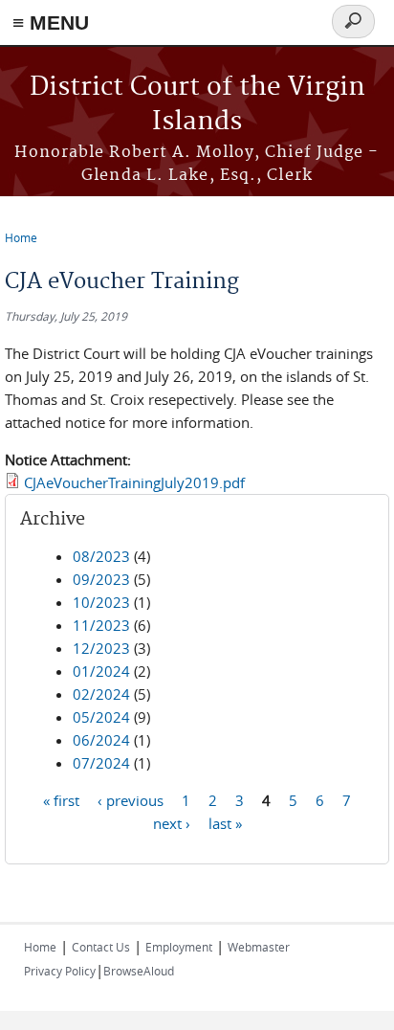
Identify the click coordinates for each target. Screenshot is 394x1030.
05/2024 (101, 717)
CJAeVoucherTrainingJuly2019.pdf (134, 482)
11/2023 (101, 625)
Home (21, 237)
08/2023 (101, 556)
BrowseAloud (138, 970)
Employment (178, 946)
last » (225, 823)
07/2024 (101, 762)
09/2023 (101, 579)
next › (171, 823)
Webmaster (259, 946)
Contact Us (101, 946)
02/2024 (101, 694)
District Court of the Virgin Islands (197, 105)
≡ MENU (50, 22)
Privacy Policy (60, 970)
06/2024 (101, 740)
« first (61, 800)
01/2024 (101, 671)
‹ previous (131, 800)
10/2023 (101, 602)
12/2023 (101, 648)
